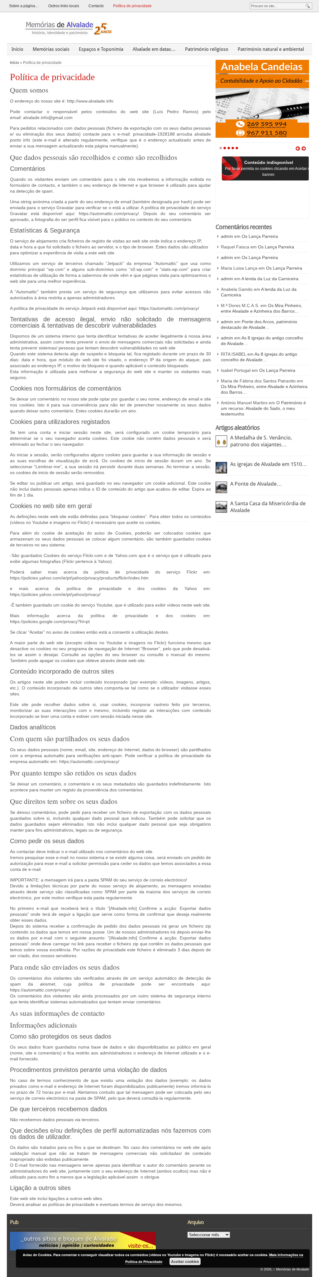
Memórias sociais (51, 49)
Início (17, 49)
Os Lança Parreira (260, 236)
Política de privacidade (132, 6)
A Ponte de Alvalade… (256, 484)
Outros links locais (63, 6)
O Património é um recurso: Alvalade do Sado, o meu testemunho (263, 408)
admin (227, 236)
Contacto (96, 6)
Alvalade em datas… (154, 49)
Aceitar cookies (185, 1261)
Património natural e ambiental (271, 49)
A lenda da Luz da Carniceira (269, 278)
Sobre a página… (24, 6)
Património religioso (206, 49)
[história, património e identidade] (66, 27)
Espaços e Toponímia (101, 49)
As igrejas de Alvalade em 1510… (268, 464)
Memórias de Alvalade (291, 1269)
